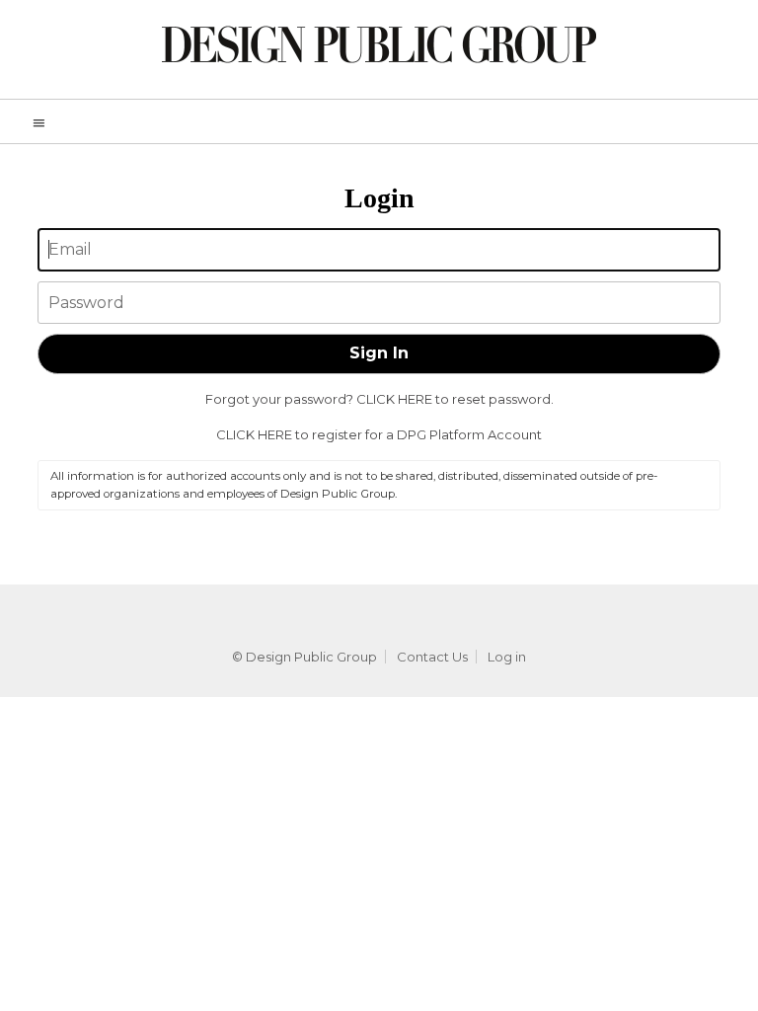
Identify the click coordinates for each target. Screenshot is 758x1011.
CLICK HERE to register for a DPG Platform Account (379, 434)
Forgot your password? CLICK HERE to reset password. (379, 399)
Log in (507, 656)
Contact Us (432, 656)
